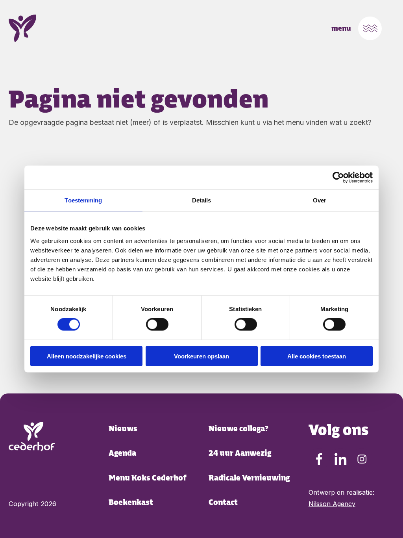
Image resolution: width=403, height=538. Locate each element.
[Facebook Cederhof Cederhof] (319, 458)
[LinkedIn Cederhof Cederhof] (340, 458)
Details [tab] (201, 200)
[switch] (157, 324)
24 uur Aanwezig (240, 453)
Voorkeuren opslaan (201, 355)
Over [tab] (319, 200)
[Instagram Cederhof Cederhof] (361, 458)
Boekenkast (131, 502)
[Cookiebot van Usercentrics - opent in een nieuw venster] (338, 178)
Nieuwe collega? (238, 429)
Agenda (122, 453)
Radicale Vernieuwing (249, 478)
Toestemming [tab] (83, 200)
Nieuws (123, 429)
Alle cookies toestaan (316, 355)
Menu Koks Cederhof (148, 478)
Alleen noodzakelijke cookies (86, 355)
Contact (223, 502)
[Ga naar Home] (32, 437)
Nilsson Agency (332, 504)
